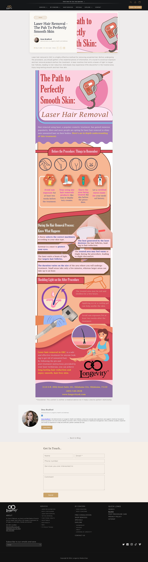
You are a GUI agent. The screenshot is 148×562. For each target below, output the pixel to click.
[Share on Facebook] (57, 48)
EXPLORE (78, 522)
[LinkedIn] (42, 415)
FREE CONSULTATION (83, 515)
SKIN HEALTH (46, 522)
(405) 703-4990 (135, 7)
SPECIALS (78, 520)
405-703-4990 (10, 530)
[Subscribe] (40, 544)
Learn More (46, 427)
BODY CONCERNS (81, 511)
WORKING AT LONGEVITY (84, 532)
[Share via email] (64, 48)
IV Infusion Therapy (47, 527)
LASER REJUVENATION (48, 509)
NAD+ (43, 525)
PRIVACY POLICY (115, 516)
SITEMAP (111, 519)
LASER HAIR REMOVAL (48, 513)
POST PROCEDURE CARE (117, 514)
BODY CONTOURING (48, 511)
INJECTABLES (46, 520)
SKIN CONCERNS (81, 509)
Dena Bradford (46, 39)
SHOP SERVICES (81, 517)
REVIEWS (79, 527)
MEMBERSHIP (80, 525)
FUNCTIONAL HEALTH (48, 518)
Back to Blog (74, 438)
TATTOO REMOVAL (47, 516)
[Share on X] (61, 48)
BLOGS (111, 512)
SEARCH (111, 509)
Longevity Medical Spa (80, 558)
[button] (131, 2)
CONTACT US (80, 535)
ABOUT (78, 529)
